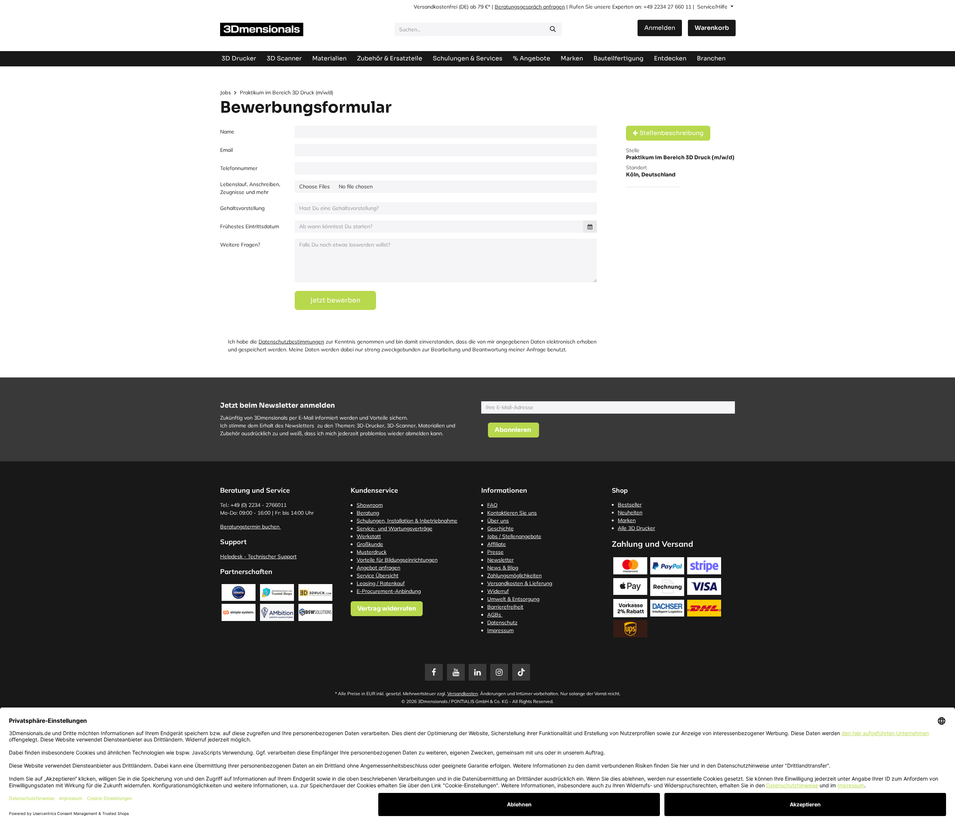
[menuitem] (619, 58)
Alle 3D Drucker (636, 528)
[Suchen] (553, 29)
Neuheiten (630, 512)
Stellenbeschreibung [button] (671, 133)
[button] (513, 430)
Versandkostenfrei (435, 6)
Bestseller (630, 504)
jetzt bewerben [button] (335, 300)
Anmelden (659, 28)
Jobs (225, 92)
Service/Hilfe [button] (713, 6)
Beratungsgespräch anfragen (530, 6)
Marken (627, 520)
